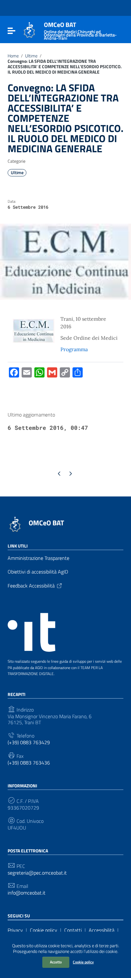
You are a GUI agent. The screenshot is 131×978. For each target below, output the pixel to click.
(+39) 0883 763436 (29, 763)
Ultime (31, 55)
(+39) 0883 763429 (29, 742)
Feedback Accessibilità (31, 585)
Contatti (73, 930)
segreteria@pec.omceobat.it (37, 873)
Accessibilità (101, 930)
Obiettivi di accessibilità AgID (38, 571)
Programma (74, 349)
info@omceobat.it (26, 893)
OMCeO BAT (46, 522)
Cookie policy (83, 962)
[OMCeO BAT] (29, 29)
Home (13, 55)
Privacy (15, 930)
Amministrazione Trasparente (38, 558)
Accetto (56, 962)
